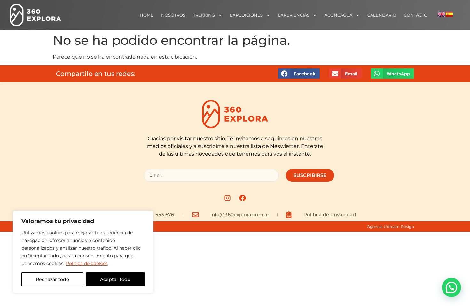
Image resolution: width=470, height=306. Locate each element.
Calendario (381, 15)
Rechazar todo (52, 279)
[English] (441, 16)
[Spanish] (449, 16)
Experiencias (293, 15)
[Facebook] (242, 198)
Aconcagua (338, 15)
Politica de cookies (87, 263)
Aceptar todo (115, 279)
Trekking (204, 15)
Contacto (415, 15)
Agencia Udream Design (390, 226)
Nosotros (173, 15)
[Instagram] (227, 198)
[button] (299, 73)
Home (146, 15)
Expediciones (246, 15)
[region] (83, 252)
